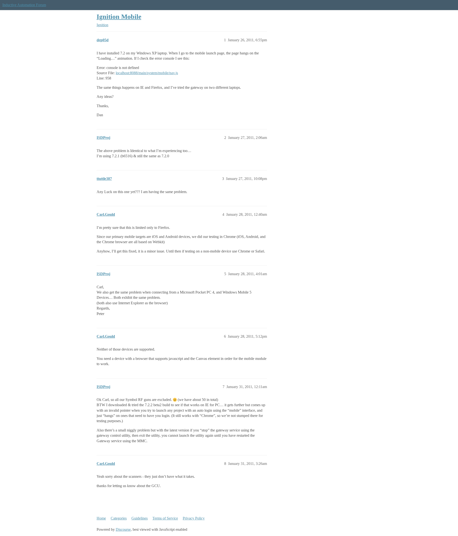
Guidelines (139, 518)
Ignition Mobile (119, 16)
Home (101, 518)
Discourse (123, 529)
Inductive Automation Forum (24, 5)
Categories (119, 518)
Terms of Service (165, 518)
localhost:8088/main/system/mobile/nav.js (147, 73)
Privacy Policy (194, 518)
